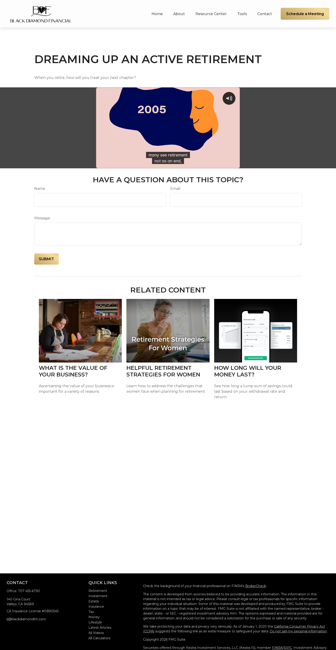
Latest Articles (99, 628)
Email (175, 188)
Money (94, 617)
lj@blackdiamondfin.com (26, 619)
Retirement (97, 591)
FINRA (277, 648)
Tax (91, 612)
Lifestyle (95, 622)
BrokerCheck (255, 586)
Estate (93, 601)
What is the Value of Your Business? (73, 371)
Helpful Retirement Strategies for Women (163, 371)
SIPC (288, 648)
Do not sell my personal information (298, 631)
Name (39, 188)
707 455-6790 (29, 591)
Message (42, 218)
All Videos (96, 633)
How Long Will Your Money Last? (247, 371)
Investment (97, 596)
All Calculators (99, 638)
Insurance (96, 606)
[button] (157, 14)
